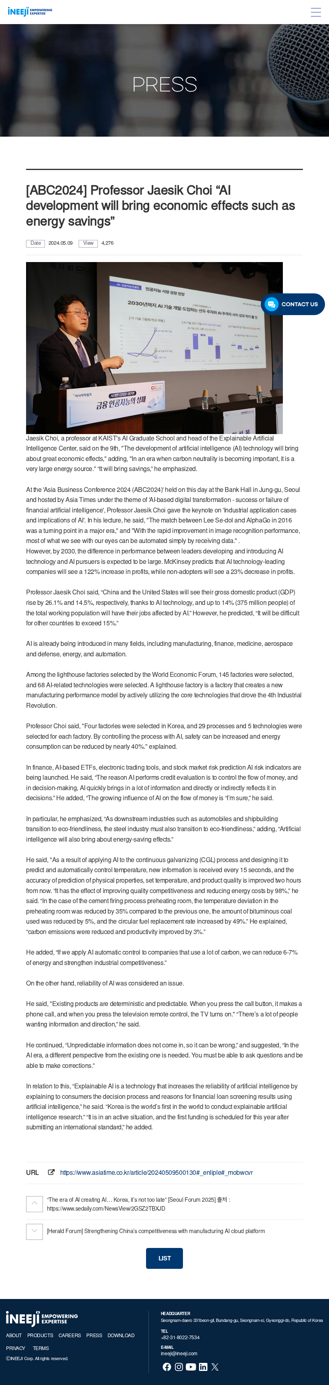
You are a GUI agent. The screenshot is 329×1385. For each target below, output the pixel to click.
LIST (164, 1259)
